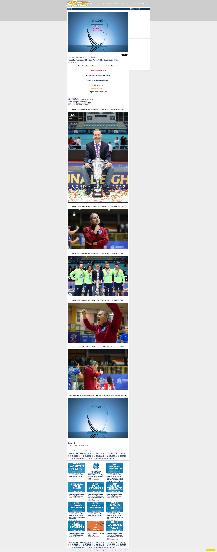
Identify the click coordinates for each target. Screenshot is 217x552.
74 (107, 457)
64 (86, 457)
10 (86, 453)
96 (96, 459)
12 (90, 453)
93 (89, 459)
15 (97, 453)
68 (94, 457)
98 (100, 459)
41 (94, 455)
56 (68, 457)
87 (77, 459)
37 (86, 455)
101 (108, 459)
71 (101, 457)
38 (88, 455)
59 (75, 457)
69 (97, 457)
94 (92, 459)
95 (94, 459)
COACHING (116, 3)
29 (68, 455)
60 (77, 457)
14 (94, 453)
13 (92, 453)
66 (90, 457)
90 (83, 459)
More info (132, 550)
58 (73, 457)
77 (114, 457)
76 (112, 457)
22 (112, 453)
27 (123, 453)
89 (81, 459)
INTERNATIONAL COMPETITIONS (101, 3)
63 (84, 457)
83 (68, 459)
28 (125, 453)
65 (88, 457)
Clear (85, 450)
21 (110, 453)
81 (123, 457)
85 (72, 459)
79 (118, 457)
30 (70, 455)
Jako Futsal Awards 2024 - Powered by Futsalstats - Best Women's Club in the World (115, 536)
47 (107, 455)
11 (88, 453)
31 (73, 455)
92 (87, 459)
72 (103, 457)
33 (77, 455)
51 (116, 455)
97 (98, 459)
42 (97, 455)
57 (70, 457)
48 (110, 455)
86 (75, 459)
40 (92, 455)
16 (99, 453)
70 (99, 457)
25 (118, 453)
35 (81, 455)
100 (105, 459)
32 (75, 455)
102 (111, 459)
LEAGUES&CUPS (126, 3)
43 (99, 455)
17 (101, 453)
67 (92, 457)
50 (114, 455)
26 (121, 453)
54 (123, 455)
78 (116, 457)
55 (125, 455)
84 (70, 459)
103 (113, 459)
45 (103, 455)
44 (101, 455)
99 (102, 459)
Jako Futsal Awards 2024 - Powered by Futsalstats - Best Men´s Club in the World (115, 516)
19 (105, 453)
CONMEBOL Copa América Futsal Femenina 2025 (96, 476)
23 (114, 453)
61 (79, 457)
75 (110, 457)
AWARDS (136, 3)
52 (118, 455)
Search (73, 450)
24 (116, 453)
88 (79, 459)
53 (121, 455)
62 (81, 457)
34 (79, 455)
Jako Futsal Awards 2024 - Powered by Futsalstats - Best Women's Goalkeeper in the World (77, 516)
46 (105, 455)
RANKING (148, 3)
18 (103, 453)
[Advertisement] (139, 54)
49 (112, 455)
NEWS (142, 3)
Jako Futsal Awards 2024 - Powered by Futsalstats (77, 475)
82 (125, 457)
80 (121, 457)
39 (90, 455)
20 (107, 453)
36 (84, 455)
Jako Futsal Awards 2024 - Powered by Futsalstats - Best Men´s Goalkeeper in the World (96, 497)
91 (85, 459)
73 (105, 457)
